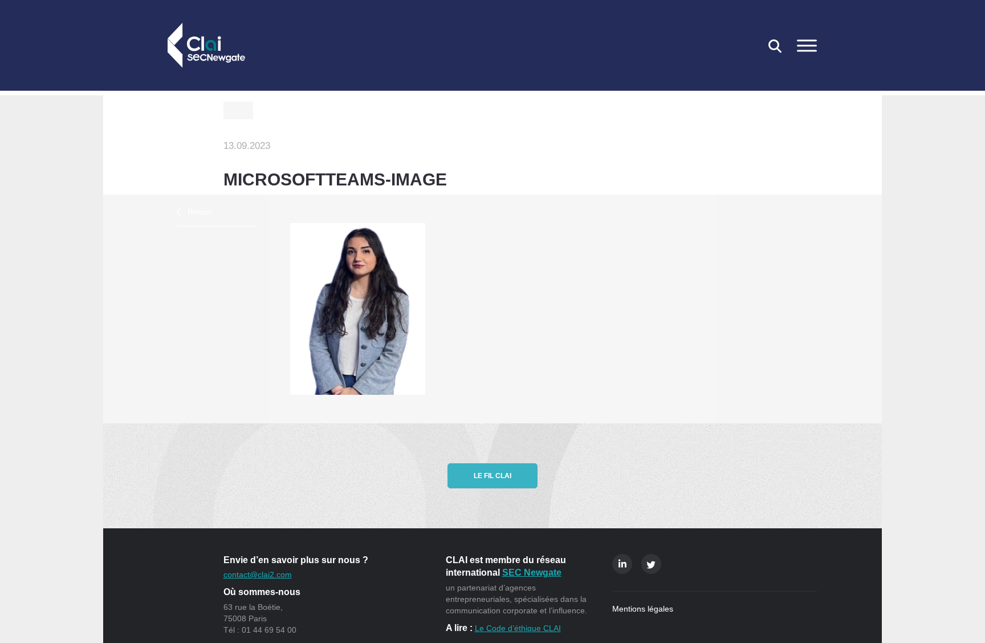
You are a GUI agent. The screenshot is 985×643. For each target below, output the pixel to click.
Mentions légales (642, 608)
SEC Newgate (531, 572)
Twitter (651, 564)
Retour (200, 211)
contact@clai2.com (257, 574)
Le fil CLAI (492, 476)
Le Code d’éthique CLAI (518, 628)
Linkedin (622, 564)
